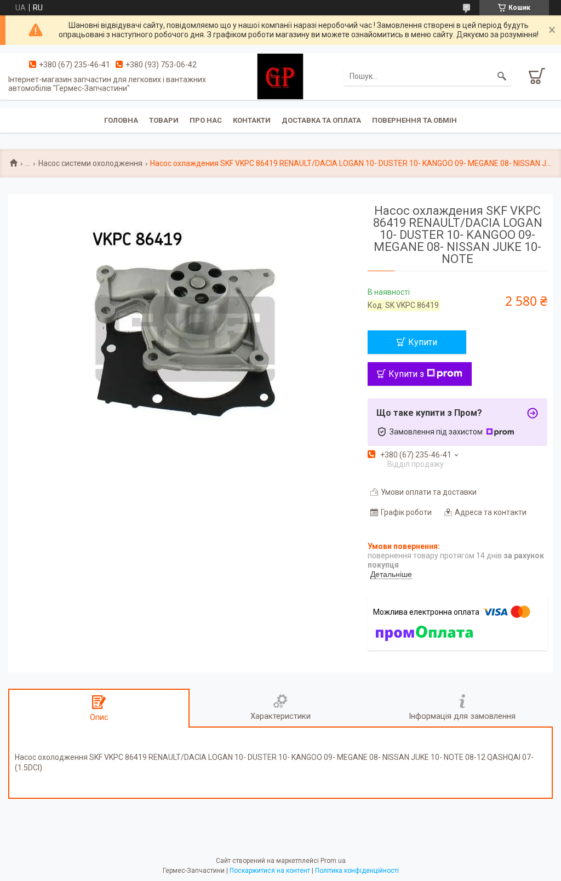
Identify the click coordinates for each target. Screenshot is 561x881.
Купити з (406, 374)
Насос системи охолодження (90, 163)
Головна (121, 120)
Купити (422, 342)
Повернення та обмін (414, 120)
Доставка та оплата (321, 120)
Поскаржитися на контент (270, 870)
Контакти (252, 120)
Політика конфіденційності (357, 870)
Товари (164, 120)
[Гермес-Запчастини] (280, 75)
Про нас (206, 120)
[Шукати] (502, 76)
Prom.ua (333, 861)
